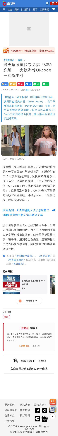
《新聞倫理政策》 (24, 255)
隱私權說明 (10, 410)
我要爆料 (20, 86)
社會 (10, 9)
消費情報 (10, 420)
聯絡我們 (25, 404)
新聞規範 (25, 410)
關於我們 (10, 404)
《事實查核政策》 (16, 259)
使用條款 (10, 415)
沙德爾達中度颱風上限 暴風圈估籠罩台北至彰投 (33, 51)
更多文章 (36, 346)
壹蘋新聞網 (9, 60)
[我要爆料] (53, 402)
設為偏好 (4, 86)
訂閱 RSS (25, 346)
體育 (35, 9)
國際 (16, 9)
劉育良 (28, 89)
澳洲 (6, 316)
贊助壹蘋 (12, 86)
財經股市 (26, 9)
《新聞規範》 (45, 255)
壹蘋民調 (44, 9)
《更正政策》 (18, 263)
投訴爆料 (25, 415)
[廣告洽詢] (53, 409)
